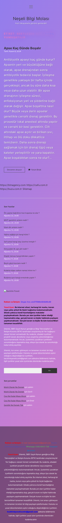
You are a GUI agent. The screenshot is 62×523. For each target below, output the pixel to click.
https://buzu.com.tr (11, 188)
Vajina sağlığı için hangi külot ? (16, 234)
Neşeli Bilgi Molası (31, 18)
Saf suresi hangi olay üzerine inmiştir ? (20, 242)
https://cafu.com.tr (37, 185)
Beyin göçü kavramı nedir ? (15, 263)
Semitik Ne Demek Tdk (13, 405)
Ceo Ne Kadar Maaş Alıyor (15, 396)
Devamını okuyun (16, 170)
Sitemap (27, 188)
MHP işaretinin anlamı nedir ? (16, 220)
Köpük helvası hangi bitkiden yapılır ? (19, 256)
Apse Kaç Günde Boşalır (22, 48)
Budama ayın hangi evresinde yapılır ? (20, 277)
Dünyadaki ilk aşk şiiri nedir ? (16, 249)
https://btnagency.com (13, 185)
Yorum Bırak (36, 170)
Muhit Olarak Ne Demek (14, 387)
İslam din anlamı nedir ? (13, 227)
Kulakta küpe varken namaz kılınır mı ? (20, 270)
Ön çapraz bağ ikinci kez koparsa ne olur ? (22, 213)
